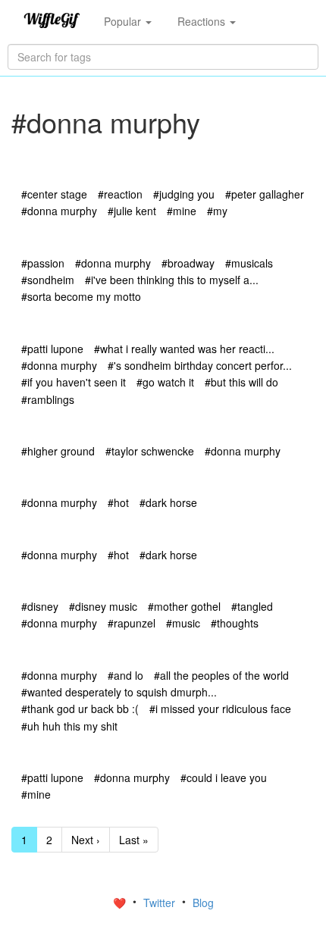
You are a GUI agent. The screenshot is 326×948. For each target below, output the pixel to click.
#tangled (252, 606)
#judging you (184, 194)
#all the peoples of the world (221, 675)
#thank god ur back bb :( (80, 708)
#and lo (125, 675)
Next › (85, 839)
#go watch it (165, 382)
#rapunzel (131, 622)
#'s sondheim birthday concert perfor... (200, 365)
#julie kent (132, 210)
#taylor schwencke (149, 450)
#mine (181, 210)
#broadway (188, 263)
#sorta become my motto (81, 296)
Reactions (202, 21)
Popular (124, 21)
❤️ (121, 902)
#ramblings (47, 399)
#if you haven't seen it (73, 382)
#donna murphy (59, 210)
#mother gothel (184, 606)
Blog (203, 902)
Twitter (160, 902)
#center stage (54, 194)
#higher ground (58, 450)
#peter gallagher (264, 194)
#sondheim (47, 279)
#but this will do (241, 382)
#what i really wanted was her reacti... (184, 348)
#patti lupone (52, 348)
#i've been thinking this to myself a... (172, 279)
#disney (39, 606)
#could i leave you (223, 777)
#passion (42, 263)
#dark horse (168, 502)
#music (183, 622)
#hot (118, 502)
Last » (134, 839)
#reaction (120, 194)
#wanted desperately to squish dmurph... (119, 691)
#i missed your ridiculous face (220, 708)
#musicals (249, 263)
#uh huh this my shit (69, 726)
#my (217, 210)
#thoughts (235, 622)
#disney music (103, 606)
